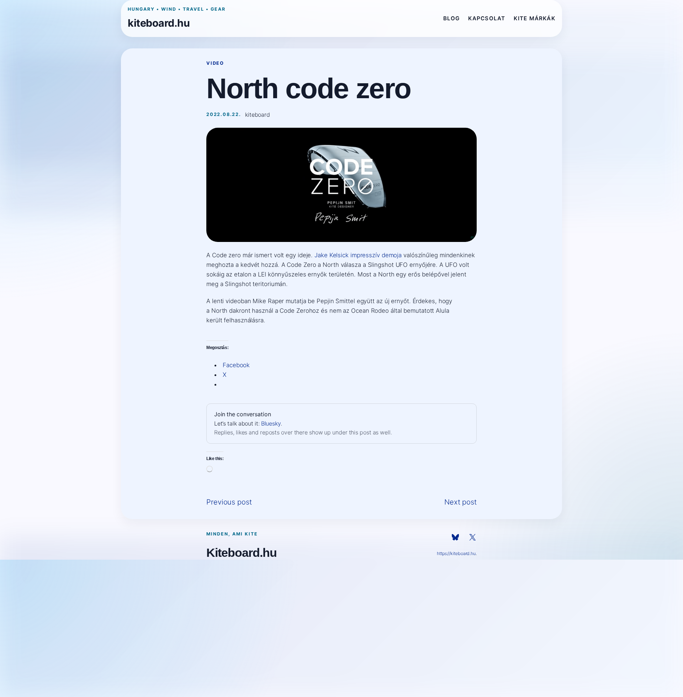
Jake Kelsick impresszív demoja (358, 255)
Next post (460, 502)
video (215, 63)
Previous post (229, 502)
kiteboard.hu (159, 23)
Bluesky (271, 423)
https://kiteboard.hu (456, 553)
